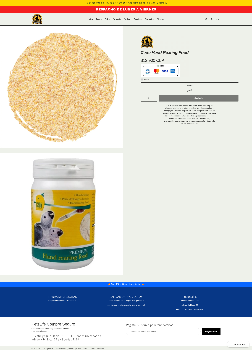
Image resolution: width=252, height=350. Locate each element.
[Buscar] (206, 19)
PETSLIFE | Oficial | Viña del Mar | (52, 349)
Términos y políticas (97, 349)
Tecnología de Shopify (77, 349)
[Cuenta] (212, 19)
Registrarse (211, 332)
